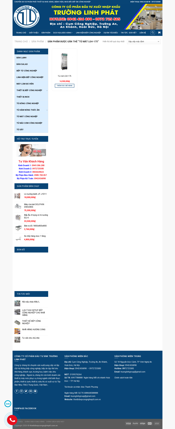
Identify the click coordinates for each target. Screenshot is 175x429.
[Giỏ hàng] (159, 33)
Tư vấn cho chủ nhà (30, 338)
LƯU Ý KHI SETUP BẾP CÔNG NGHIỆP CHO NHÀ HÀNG (33, 312)
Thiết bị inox (23, 97)
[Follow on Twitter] (26, 391)
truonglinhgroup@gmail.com (83, 396)
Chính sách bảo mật (55, 422)
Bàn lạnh (21, 58)
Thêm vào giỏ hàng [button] (64, 86)
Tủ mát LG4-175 (64, 76)
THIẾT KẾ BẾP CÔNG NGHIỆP (31, 322)
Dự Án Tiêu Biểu (111, 33)
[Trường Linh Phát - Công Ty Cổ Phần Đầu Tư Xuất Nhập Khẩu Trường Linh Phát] (87, 16)
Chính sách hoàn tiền (123, 377)
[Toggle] (47, 90)
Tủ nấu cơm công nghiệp (29, 123)
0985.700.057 (40, 175)
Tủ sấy (20, 129)
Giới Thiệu (34, 33)
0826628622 (38, 172)
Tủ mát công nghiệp (27, 116)
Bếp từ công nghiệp (27, 71)
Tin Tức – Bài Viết (129, 33)
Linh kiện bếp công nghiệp (88, 33)
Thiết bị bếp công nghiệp (29, 90)
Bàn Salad (22, 64)
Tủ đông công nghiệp (28, 103)
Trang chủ (21, 41)
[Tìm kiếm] (153, 33)
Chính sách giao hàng (35, 422)
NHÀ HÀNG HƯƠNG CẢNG (33, 329)
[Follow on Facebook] (17, 391)
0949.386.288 (38, 165)
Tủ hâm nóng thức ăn (28, 110)
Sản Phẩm (45, 33)
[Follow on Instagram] (21, 391)
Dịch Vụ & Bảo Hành (62, 33)
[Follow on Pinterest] (35, 391)
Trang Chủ (21, 33)
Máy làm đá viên (25, 84)
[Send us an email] (31, 391)
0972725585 (38, 168)
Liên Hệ (143, 33)
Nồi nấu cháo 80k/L (31, 302)
